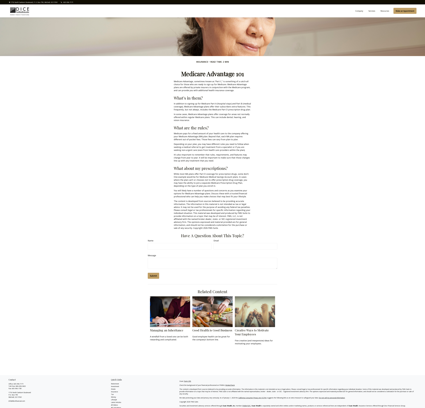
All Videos (114, 405)
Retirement (115, 384)
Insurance (114, 392)
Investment (115, 386)
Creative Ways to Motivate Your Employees (252, 332)
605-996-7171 (68, 2)
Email (216, 240)
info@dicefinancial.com (17, 401)
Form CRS (187, 381)
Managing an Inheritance (166, 330)
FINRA (244, 406)
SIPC (249, 406)
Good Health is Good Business (212, 330)
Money (113, 397)
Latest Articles (116, 402)
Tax (112, 394)
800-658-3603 (21, 386)
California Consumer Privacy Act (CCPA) (252, 398)
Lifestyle (114, 400)
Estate (113, 389)
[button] (359, 11)
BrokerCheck (230, 385)
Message (152, 255)
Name (150, 240)
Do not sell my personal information (332, 398)
